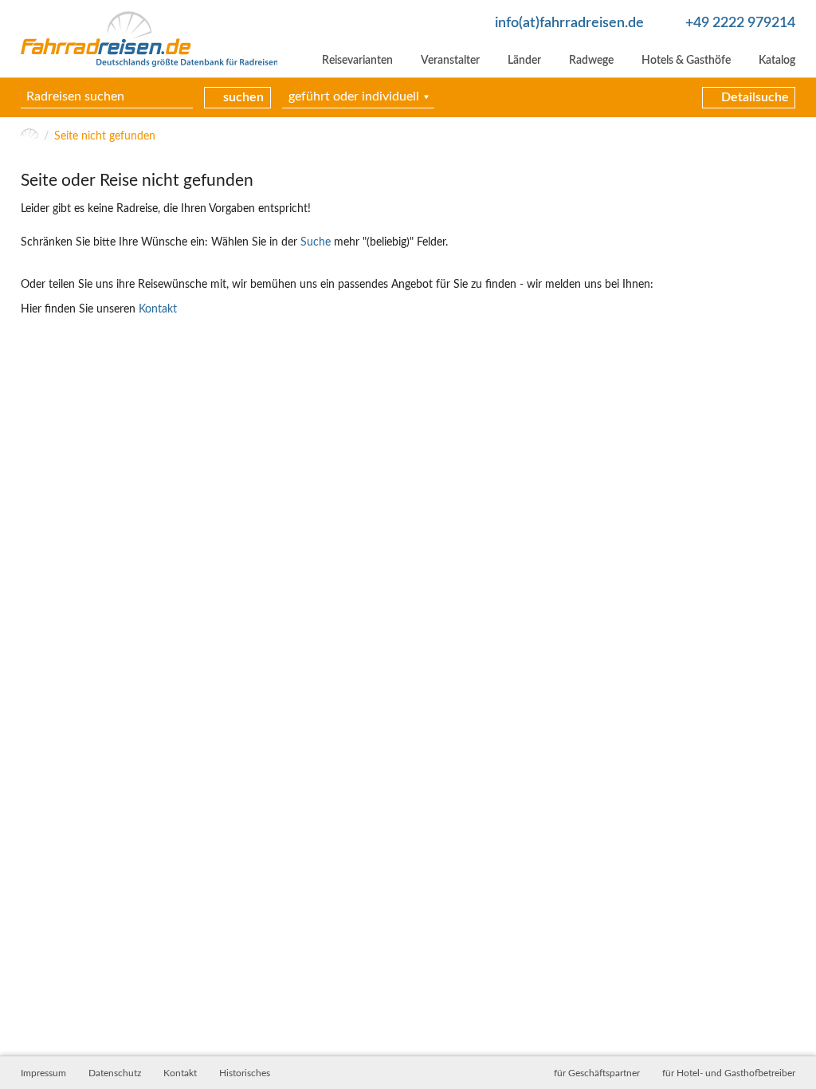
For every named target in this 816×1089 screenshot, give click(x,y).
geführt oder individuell (353, 96)
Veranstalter (450, 60)
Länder (524, 60)
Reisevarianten (357, 60)
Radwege (591, 60)
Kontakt (158, 309)
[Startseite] (30, 136)
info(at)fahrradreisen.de (569, 22)
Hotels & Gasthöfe (686, 60)
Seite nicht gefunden (104, 136)
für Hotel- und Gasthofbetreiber (728, 1073)
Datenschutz (114, 1073)
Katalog (777, 60)
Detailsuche (755, 97)
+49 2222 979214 (740, 22)
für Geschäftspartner (597, 1073)
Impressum (43, 1073)
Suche (315, 242)
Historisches (244, 1073)
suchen (243, 97)
